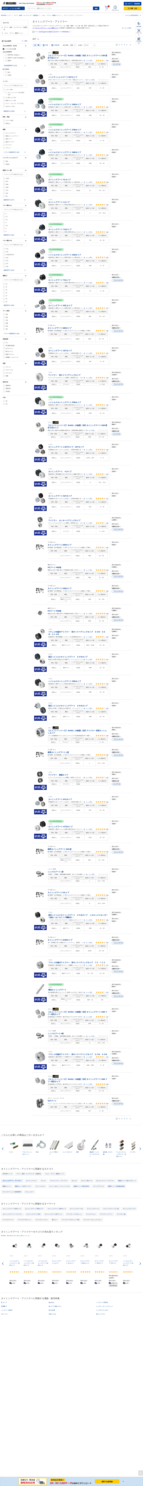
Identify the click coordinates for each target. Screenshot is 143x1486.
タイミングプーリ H (129, 1208)
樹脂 (7, 376)
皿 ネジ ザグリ (100, 1314)
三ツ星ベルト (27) (11, 97)
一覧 (38, 45)
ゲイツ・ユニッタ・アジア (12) (14, 103)
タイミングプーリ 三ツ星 (111, 1208)
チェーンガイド (40, 1186)
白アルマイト (9, 348)
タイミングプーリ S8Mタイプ (34, 1208)
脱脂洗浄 (8, 385)
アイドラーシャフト (42, 1220)
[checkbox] (15, 55)
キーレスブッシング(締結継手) (12, 1192)
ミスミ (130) (9, 89)
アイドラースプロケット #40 (70, 1220)
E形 (7, 326)
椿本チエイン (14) (11, 100)
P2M (7, 184)
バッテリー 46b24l (6, 1310)
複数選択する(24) (9, 270)
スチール (8, 367)
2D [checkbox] (6, 401)
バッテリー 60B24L (102, 1302)
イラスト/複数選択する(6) (11, 152)
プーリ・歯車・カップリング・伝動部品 (26, 15)
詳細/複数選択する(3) (10, 65)
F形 (7, 329)
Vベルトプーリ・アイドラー (59, 1180)
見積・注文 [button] (133, 8)
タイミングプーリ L (93, 1208)
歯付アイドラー (10, 142)
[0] (106, 7)
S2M (7, 187)
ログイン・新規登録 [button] (134, 4)
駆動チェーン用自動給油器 (116, 1186)
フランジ (8, 148)
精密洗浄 (8, 388)
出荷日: (80, 45)
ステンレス (9, 373)
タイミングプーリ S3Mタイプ (12, 1208)
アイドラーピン (91, 1214)
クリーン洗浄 (9, 120)
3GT (7, 193)
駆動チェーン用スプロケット (127, 1180)
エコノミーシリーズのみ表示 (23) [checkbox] (16, 93)
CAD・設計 (139, 33)
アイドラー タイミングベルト (92, 1220)
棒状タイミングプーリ (12, 136)
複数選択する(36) (9, 235)
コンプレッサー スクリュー (104, 1306)
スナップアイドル (98, 1186)
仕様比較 (56, 45)
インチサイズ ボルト (102, 1310)
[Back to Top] (140, 1473)
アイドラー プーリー (106, 1214)
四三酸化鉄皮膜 (10, 345)
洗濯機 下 (4, 1306)
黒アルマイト (9, 351)
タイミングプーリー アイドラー (12, 1214)
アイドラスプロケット (24, 1220)
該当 (7, 161)
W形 (7, 323)
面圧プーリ (9, 139)
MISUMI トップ (6, 15)
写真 (46, 45)
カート (106, 10)
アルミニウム (9, 370)
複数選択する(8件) (9, 111)
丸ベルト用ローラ (86, 1180)
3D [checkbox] (6, 404)
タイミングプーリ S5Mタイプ (57, 1208)
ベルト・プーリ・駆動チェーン (51, 15)
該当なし (8, 123)
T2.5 (7, 190)
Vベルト (43, 1180)
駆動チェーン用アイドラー (23, 1186)
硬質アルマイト (10, 354)
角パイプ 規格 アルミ (55, 1306)
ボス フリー (4, 1314)
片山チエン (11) (10, 106)
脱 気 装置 (52, 1310)
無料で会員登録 (107, 1481)
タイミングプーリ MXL (33, 1214)
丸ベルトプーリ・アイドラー (105, 1180)
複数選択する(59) (9, 305)
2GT (7, 181)
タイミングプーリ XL (76, 1208)
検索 (96, 8)
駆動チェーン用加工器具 (81, 1186)
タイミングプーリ (11, 133)
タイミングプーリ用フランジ (53, 1214)
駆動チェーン (7, 1186)
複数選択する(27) (9, 200)
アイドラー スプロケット (74, 1214)
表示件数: (66, 45)
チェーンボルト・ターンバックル (59, 1186)
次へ (130, 44)
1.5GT (7, 178)
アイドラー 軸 (121, 1214)
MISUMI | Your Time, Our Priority (12, 2)
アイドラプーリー (8, 1220)
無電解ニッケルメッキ (12, 357)
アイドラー (9, 145)
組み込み (51, 1302)
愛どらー (54, 1220)
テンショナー (29, 1192)
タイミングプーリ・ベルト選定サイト (46, 28)
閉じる (123, 1481)
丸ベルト (74, 1180)
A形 (7, 314)
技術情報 (139, 26)
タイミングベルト (31, 1180)
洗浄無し (8, 391)
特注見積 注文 (139, 42)
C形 (7, 320)
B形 (7, 317)
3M (6, 196)
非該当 (7, 164)
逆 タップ (4, 1302)
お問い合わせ (115, 10)
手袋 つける (52, 1314)
